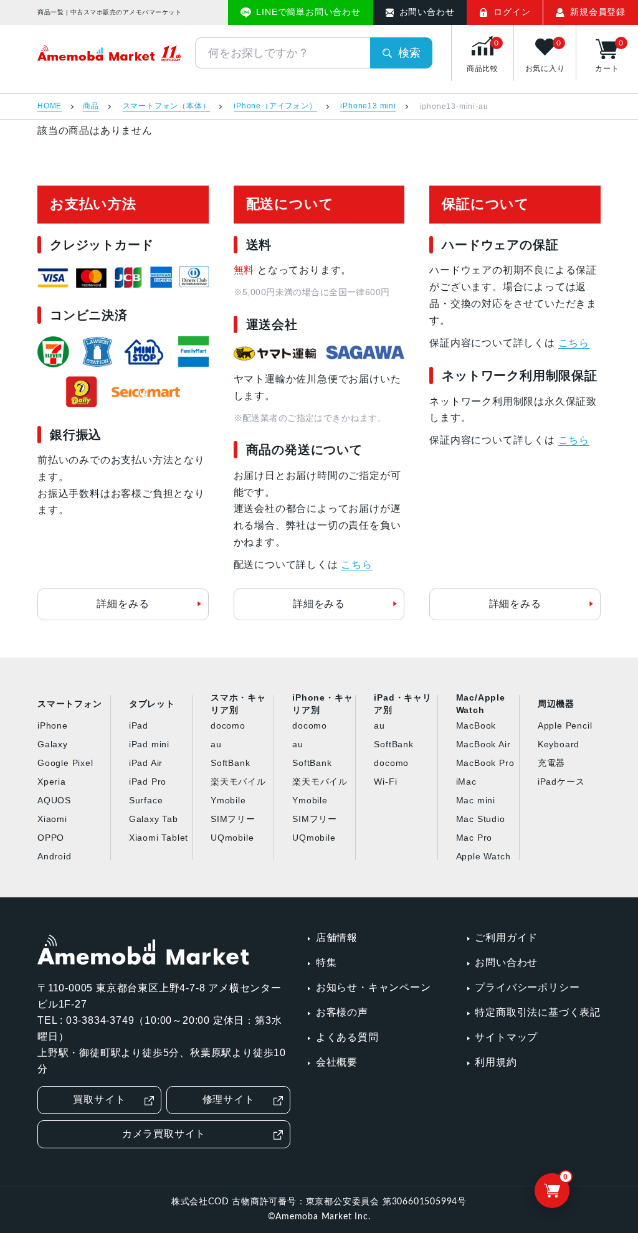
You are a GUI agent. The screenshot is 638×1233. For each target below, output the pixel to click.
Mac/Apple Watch (480, 704)
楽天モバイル (238, 782)
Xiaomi (52, 819)
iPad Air (146, 763)
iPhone (52, 725)
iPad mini (149, 744)
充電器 (551, 763)
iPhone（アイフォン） (275, 106)
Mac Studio (480, 819)
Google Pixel (65, 763)
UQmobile (232, 838)
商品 (91, 106)
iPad (138, 725)
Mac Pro (474, 838)
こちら (356, 564)
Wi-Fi (385, 782)
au (216, 744)
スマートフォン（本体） (167, 106)
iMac (466, 782)
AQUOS (54, 800)
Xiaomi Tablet (158, 838)
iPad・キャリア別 (402, 704)
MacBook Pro (485, 763)
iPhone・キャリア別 (322, 704)
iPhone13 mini (368, 106)
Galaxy (52, 744)
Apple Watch (483, 856)
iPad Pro (147, 782)
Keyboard (558, 744)
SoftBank (230, 763)
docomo (228, 725)
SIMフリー (233, 819)
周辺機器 (556, 704)
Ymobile (228, 800)
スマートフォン (69, 704)
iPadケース (561, 782)
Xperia (51, 782)
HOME (49, 106)
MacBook (476, 725)
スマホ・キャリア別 (238, 704)
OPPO (50, 838)
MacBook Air (483, 744)
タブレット (152, 704)
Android (54, 856)
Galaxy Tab (153, 819)
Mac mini (475, 800)
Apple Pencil (565, 725)
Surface (146, 800)
